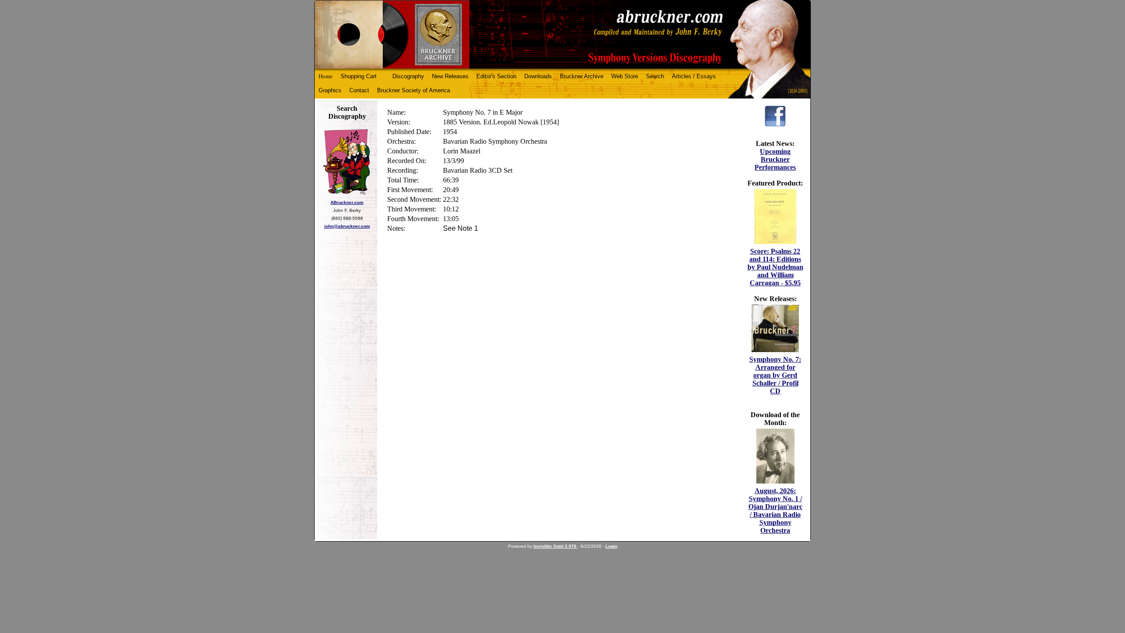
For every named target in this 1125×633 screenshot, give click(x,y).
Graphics (330, 90)
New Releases (450, 76)
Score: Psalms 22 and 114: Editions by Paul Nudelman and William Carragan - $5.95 (775, 267)
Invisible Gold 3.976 (555, 546)
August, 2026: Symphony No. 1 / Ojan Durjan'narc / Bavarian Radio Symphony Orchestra (775, 510)
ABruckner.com (346, 202)
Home (326, 76)
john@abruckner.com (347, 226)
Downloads (538, 76)
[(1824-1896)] (562, 34)
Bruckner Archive (581, 76)
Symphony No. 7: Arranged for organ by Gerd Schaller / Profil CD (775, 375)
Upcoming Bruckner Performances (775, 159)
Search (655, 76)
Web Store (624, 76)
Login (611, 546)
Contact (359, 90)
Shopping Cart (359, 76)
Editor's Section (496, 76)
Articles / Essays (694, 76)
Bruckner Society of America (413, 90)
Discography (408, 76)
